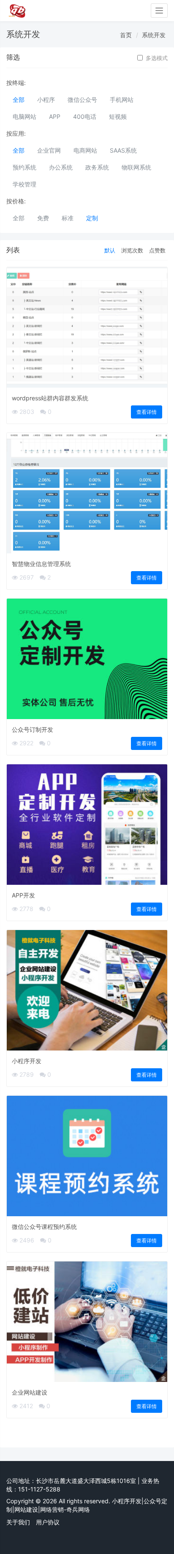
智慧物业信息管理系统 (41, 563)
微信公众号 (82, 99)
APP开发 (23, 895)
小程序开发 (26, 1060)
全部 (18, 99)
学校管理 (24, 184)
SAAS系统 (123, 150)
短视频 (118, 116)
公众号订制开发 (32, 729)
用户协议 (48, 1522)
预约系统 (24, 167)
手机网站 (121, 99)
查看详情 (146, 412)
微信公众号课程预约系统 (44, 1226)
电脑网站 (24, 116)
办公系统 (61, 167)
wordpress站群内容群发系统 (50, 398)
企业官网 (49, 150)
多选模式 (157, 58)
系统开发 (154, 34)
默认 (109, 250)
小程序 (46, 99)
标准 (67, 218)
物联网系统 (136, 167)
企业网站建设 (29, 1392)
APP (54, 116)
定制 (92, 218)
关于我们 (18, 1522)
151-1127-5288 (39, 1489)
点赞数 (157, 250)
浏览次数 (132, 250)
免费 (43, 218)
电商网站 (85, 150)
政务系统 (97, 167)
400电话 (84, 116)
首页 (126, 34)
